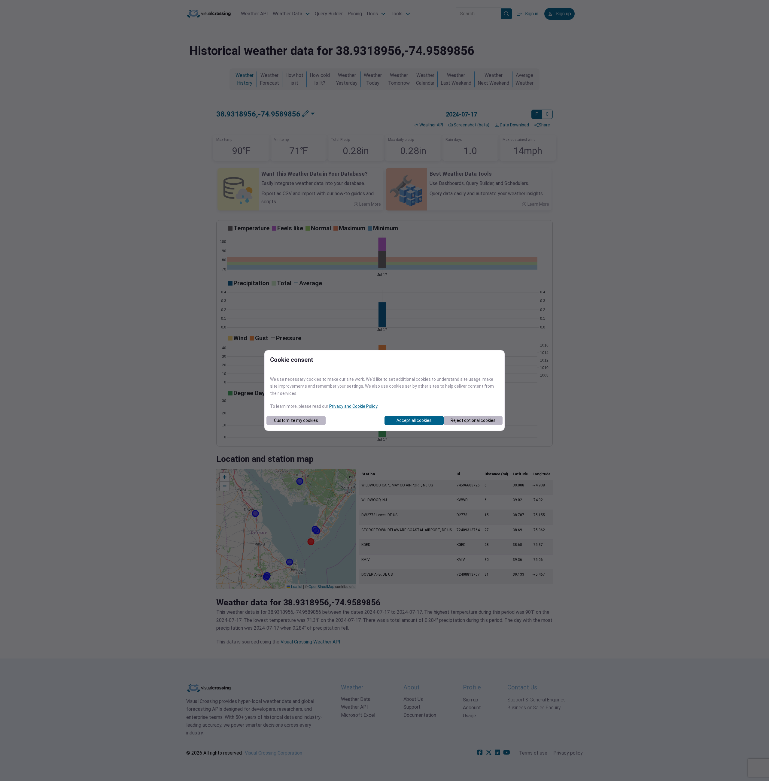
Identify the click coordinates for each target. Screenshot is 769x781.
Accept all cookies (414, 420)
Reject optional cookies (473, 420)
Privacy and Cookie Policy (353, 406)
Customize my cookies (296, 420)
